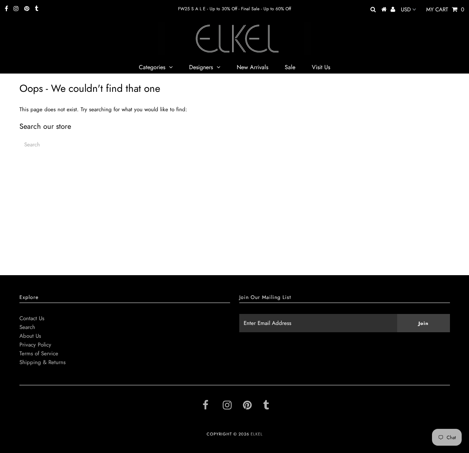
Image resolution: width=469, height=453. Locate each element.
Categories (152, 67)
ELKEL (257, 434)
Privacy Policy (35, 345)
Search (27, 327)
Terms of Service (38, 353)
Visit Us (321, 67)
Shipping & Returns (42, 362)
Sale (290, 67)
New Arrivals (252, 67)
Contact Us (31, 318)
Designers (201, 67)
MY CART (445, 9)
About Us (30, 336)
